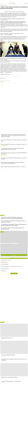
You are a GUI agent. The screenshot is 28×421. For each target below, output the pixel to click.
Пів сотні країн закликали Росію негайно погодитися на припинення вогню (14, 140)
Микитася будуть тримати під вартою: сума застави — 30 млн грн (13, 166)
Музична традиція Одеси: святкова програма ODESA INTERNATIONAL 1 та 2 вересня (14, 153)
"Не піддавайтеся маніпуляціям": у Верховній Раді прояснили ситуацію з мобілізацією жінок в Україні (12, 149)
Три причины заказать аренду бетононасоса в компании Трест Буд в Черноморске (14, 360)
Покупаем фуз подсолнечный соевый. (8, 354)
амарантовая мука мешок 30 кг (7, 337)
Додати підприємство (14, 273)
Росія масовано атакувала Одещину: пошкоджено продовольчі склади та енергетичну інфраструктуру (12, 163)
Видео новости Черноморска (9, 243)
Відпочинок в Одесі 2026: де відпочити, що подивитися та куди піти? (14, 144)
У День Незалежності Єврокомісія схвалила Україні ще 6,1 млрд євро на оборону (14, 158)
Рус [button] (25, 3)
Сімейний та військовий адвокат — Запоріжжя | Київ (11, 381)
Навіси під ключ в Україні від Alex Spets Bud (9, 377)
